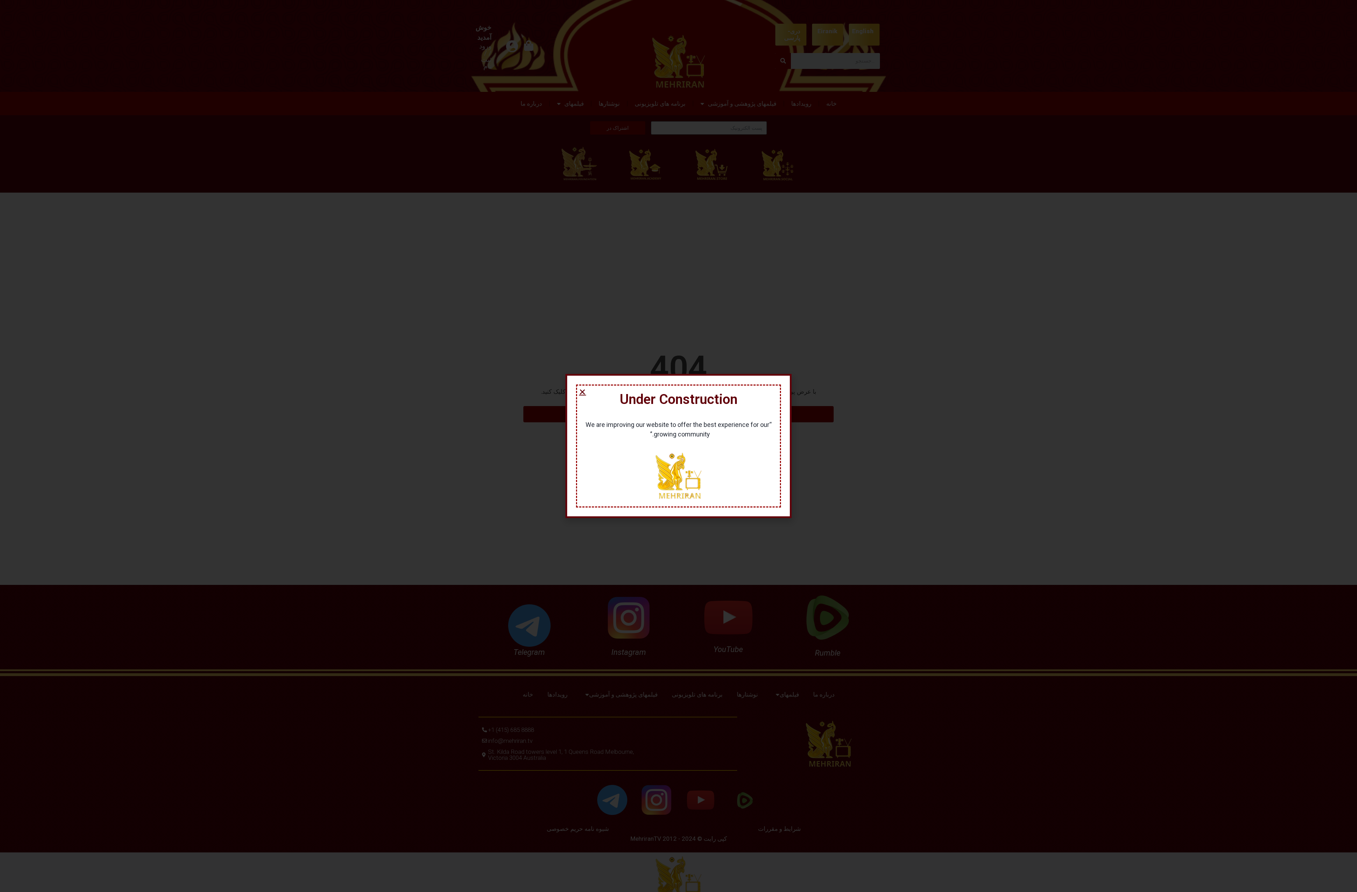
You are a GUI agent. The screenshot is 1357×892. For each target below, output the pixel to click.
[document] (678, 446)
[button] (582, 391)
